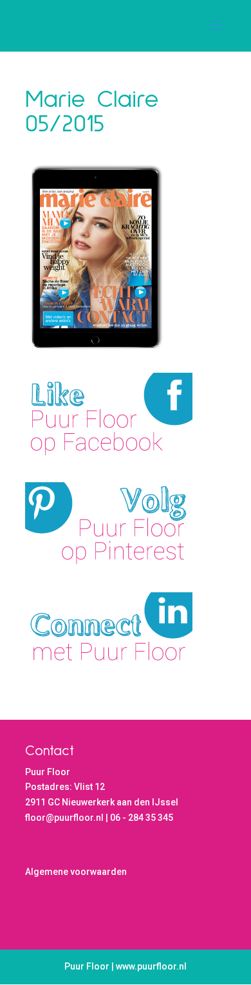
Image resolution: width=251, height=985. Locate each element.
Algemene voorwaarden (76, 872)
